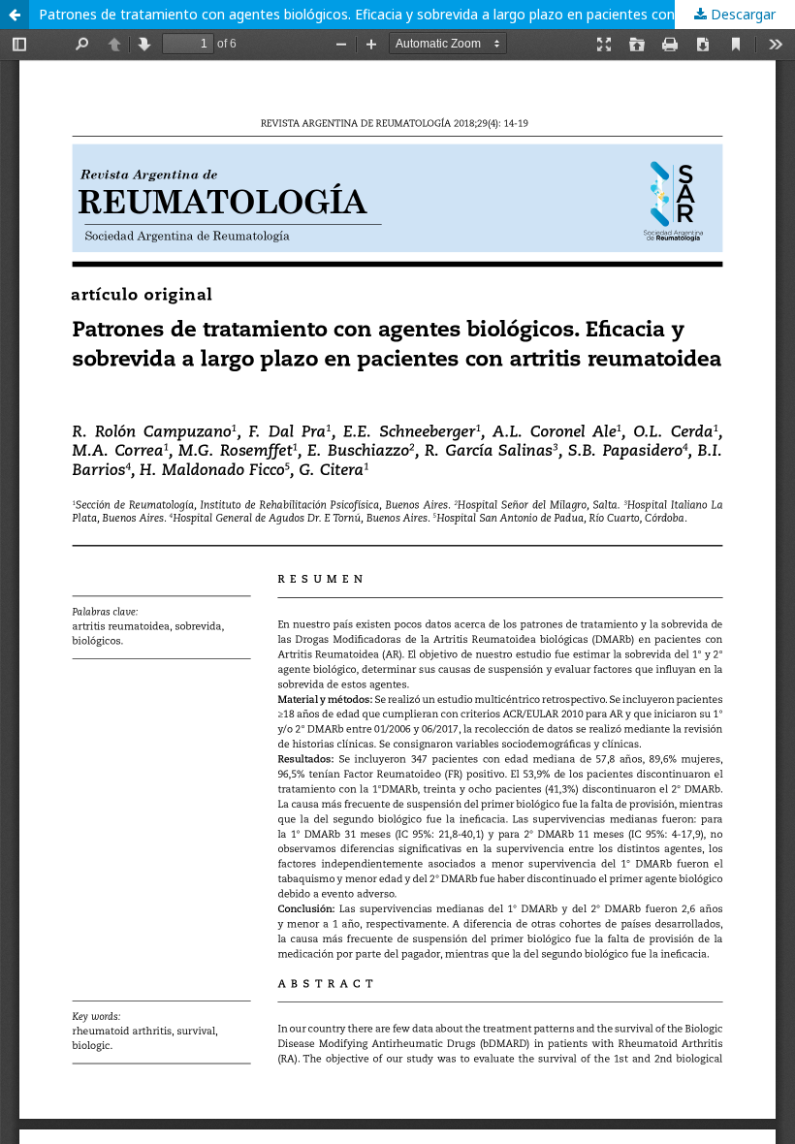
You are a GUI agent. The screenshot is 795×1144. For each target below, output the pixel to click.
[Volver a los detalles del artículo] (14, 14)
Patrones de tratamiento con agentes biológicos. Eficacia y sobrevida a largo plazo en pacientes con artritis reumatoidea (417, 14)
